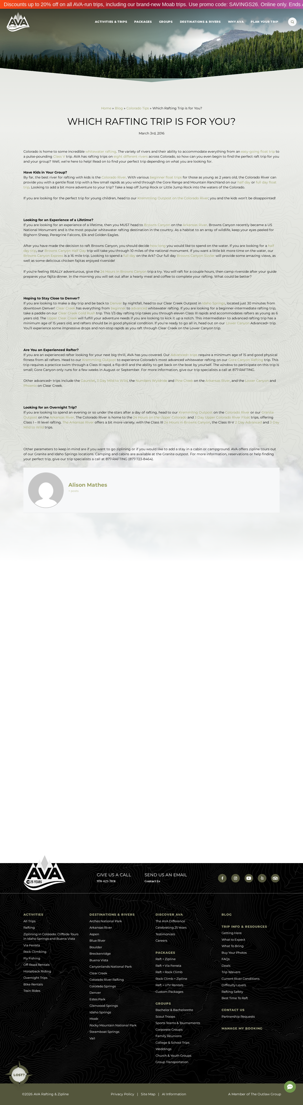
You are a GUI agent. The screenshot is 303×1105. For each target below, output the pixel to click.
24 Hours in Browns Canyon (123, 271)
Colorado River (114, 177)
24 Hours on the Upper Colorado (160, 417)
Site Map (148, 1094)
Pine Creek (184, 381)
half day (243, 182)
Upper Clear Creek (62, 318)
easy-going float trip (257, 151)
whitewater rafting (100, 151)
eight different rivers (131, 156)
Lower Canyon (238, 323)
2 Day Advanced (248, 422)
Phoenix (30, 385)
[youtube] (249, 878)
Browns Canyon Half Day (65, 251)
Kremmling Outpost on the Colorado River (173, 198)
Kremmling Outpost (99, 360)
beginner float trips (166, 177)
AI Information (174, 1094)
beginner (119, 308)
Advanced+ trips (184, 355)
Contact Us (152, 881)
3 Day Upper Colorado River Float (222, 417)
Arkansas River (195, 225)
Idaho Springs (213, 303)
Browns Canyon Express (43, 256)
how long (158, 246)
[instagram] (235, 878)
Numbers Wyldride (151, 381)
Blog (119, 108)
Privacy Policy (122, 1094)
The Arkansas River (78, 422)
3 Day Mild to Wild (112, 381)
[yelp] (262, 878)
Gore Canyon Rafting (245, 360)
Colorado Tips (137, 108)
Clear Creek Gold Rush (76, 313)
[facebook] (222, 878)
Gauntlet (88, 381)
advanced (139, 308)
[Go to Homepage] (18, 21)
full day (129, 256)
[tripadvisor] (275, 878)
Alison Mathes (87, 485)
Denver (116, 303)
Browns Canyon (157, 225)
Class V (59, 156)
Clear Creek (65, 308)
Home (106, 108)
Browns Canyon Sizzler (196, 256)
